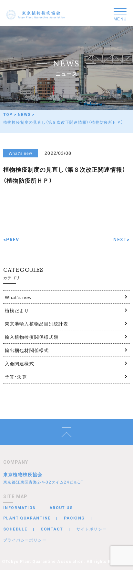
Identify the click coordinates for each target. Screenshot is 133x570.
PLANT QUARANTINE (26, 518)
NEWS (24, 114)
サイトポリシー (92, 529)
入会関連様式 (19, 363)
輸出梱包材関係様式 (27, 350)
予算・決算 (16, 376)
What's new (18, 297)
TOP (8, 114)
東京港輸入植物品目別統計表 (36, 323)
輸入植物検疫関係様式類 (31, 337)
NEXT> (121, 239)
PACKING (74, 518)
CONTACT (52, 529)
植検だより (17, 310)
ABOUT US (61, 508)
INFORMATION (19, 508)
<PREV (11, 239)
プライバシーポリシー (24, 540)
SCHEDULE (15, 529)
